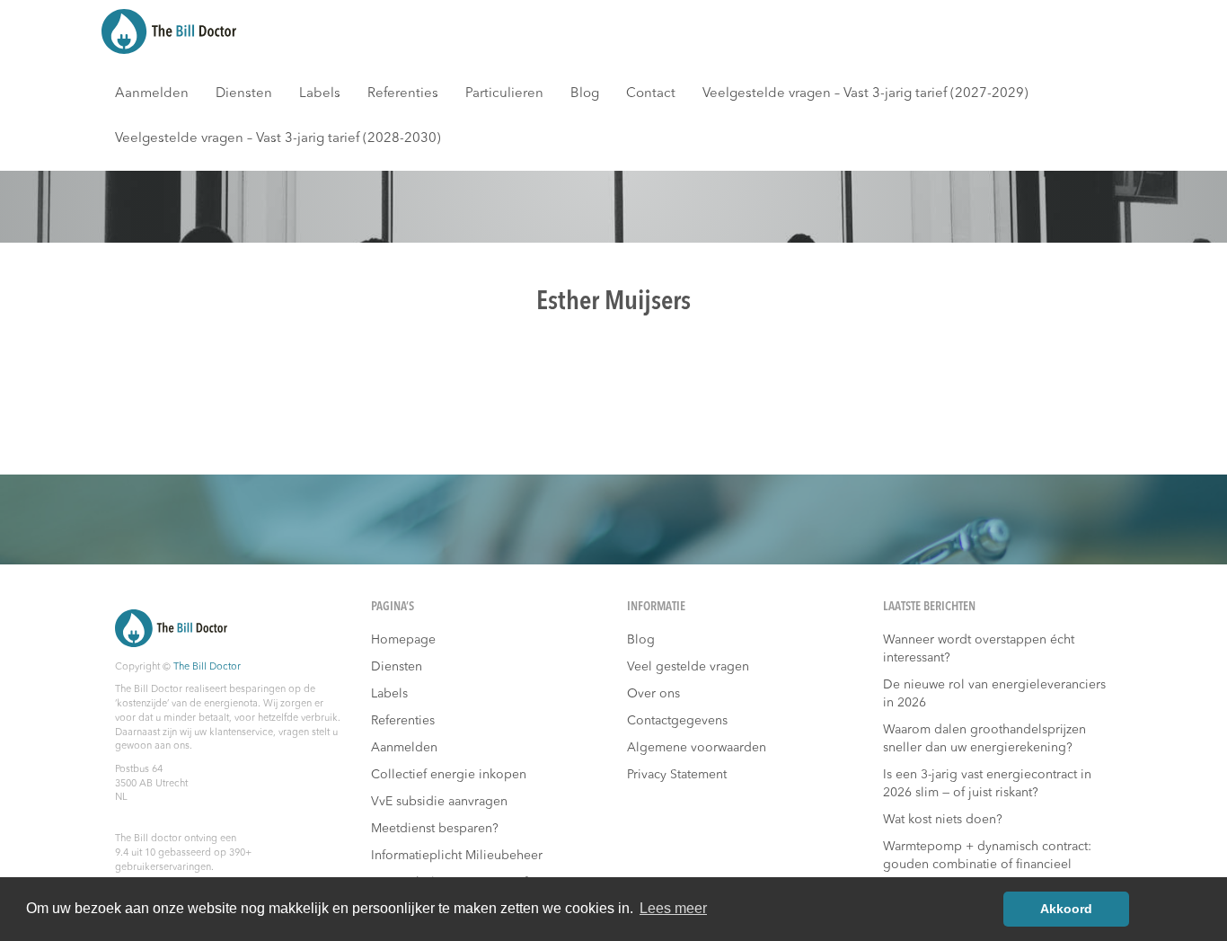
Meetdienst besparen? (435, 828)
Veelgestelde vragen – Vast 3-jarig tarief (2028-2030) (278, 139)
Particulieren (504, 94)
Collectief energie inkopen (448, 774)
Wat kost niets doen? (942, 819)
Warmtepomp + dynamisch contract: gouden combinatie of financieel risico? (987, 864)
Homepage (403, 640)
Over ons (653, 694)
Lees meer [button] (673, 908)
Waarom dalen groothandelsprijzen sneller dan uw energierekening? (984, 739)
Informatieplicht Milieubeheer (457, 855)
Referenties (402, 94)
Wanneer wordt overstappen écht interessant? (978, 649)
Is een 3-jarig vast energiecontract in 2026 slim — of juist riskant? (987, 783)
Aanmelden (152, 94)
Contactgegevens (677, 721)
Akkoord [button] (1066, 908)
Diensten (244, 94)
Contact (650, 94)
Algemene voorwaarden (696, 747)
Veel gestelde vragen (688, 667)
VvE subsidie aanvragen (439, 801)
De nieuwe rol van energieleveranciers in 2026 (994, 694)
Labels (319, 94)
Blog (584, 94)
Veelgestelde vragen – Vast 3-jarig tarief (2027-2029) (865, 94)
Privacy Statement (677, 774)
